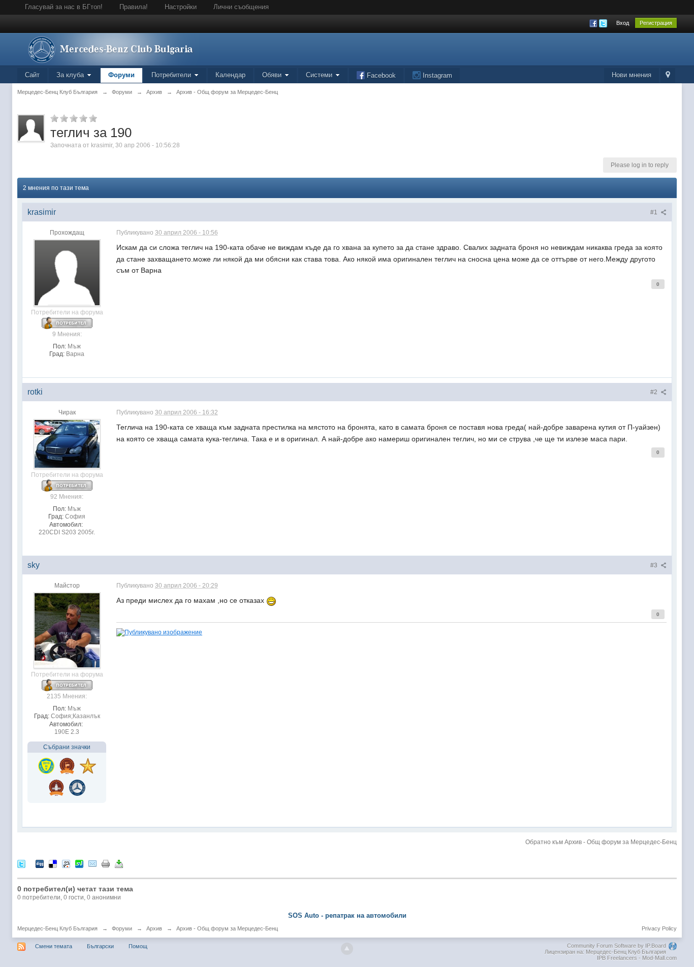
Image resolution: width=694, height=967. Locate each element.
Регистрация (656, 23)
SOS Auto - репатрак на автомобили (347, 915)
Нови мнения (631, 75)
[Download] (119, 863)
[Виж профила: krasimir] (67, 272)
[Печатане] (106, 863)
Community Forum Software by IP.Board (616, 946)
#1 (654, 212)
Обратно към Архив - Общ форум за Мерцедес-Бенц (601, 842)
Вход (622, 23)
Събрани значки (66, 747)
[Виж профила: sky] (67, 630)
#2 (654, 392)
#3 (654, 565)
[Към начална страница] (108, 48)
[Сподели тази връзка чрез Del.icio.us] (53, 863)
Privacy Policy (659, 928)
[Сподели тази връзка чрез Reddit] (66, 863)
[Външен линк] (159, 631)
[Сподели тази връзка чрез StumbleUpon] (79, 863)
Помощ (138, 946)
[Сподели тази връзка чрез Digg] (40, 863)
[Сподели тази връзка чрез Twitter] (21, 863)
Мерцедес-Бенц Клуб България (57, 928)
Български (100, 946)
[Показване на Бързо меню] (667, 75)
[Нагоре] (347, 949)
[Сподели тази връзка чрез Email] (92, 863)
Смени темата (53, 946)
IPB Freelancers (617, 958)
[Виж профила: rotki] (67, 443)
